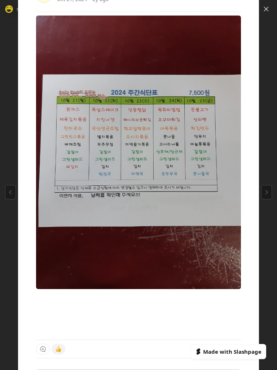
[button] (266, 9)
